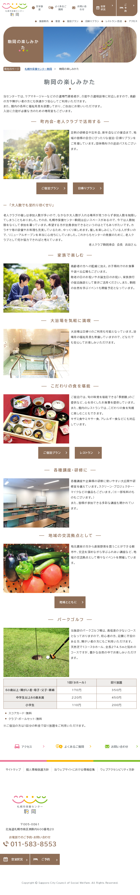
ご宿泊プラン (50, 188)
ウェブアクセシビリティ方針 (117, 769)
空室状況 (103, 8)
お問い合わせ (82, 8)
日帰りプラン (86, 188)
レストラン (86, 452)
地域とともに (68, 602)
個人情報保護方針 (37, 769)
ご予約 (125, 8)
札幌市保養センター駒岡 (38, 69)
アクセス (27, 746)
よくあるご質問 (60, 8)
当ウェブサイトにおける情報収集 (74, 769)
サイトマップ (13, 769)
